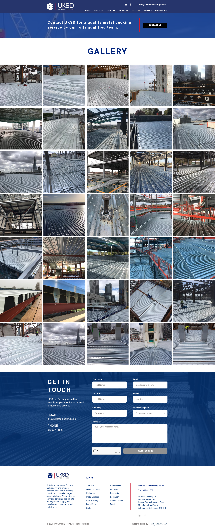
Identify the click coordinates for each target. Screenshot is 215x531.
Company (96, 408)
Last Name (97, 394)
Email (135, 379)
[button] (111, 11)
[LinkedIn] (125, 4)
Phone (136, 394)
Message (96, 422)
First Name (97, 379)
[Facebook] (130, 4)
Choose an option (141, 408)
